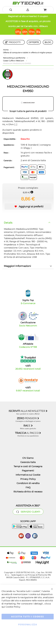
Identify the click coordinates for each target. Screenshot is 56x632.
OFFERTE (34, 42)
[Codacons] (28, 337)
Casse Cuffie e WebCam (14, 61)
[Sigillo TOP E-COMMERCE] (28, 293)
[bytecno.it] (28, 3)
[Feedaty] (28, 381)
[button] (28, 206)
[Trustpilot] (28, 359)
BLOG (48, 42)
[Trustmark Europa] (33, 316)
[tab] (28, 223)
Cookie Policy (13, 606)
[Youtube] (21, 535)
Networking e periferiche (14, 58)
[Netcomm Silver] (22, 316)
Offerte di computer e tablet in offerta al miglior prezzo (27, 52)
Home (6, 50)
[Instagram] (28, 535)
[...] (15, 124)
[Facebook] (35, 535)
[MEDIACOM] (28, 103)
